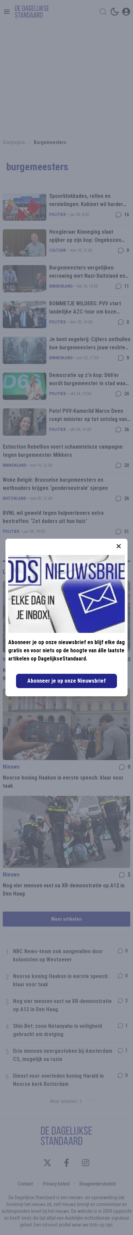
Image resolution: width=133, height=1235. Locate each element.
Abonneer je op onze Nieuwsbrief (66, 681)
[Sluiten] (118, 546)
